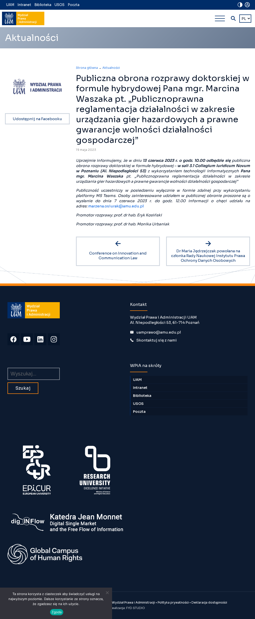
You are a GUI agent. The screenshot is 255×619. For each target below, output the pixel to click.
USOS (59, 5)
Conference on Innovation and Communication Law (118, 255)
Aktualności (111, 68)
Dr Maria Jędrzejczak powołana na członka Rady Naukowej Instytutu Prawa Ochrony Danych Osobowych (208, 256)
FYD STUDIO (135, 608)
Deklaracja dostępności (209, 602)
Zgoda (57, 612)
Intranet (24, 5)
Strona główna (87, 68)
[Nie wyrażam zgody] (107, 592)
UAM (10, 5)
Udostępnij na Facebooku (37, 118)
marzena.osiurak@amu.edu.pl (116, 206)
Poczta (73, 5)
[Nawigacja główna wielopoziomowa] (220, 18)
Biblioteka (42, 5)
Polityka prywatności (173, 602)
